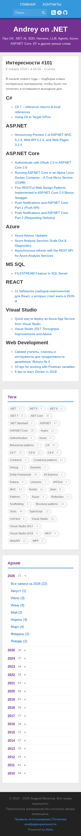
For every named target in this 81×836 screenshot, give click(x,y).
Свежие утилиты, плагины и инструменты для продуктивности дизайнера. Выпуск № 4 (40, 357)
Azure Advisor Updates (31, 235)
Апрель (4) (19, 619)
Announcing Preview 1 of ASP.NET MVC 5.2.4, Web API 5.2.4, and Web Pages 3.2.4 (43, 140)
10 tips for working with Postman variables (45, 367)
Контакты (52, 4)
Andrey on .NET (40, 29)
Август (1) (18, 591)
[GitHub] (65, 12)
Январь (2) (19, 641)
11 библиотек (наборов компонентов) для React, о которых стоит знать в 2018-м (45, 296)
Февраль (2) (20, 634)
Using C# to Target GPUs (33, 117)
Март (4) (17, 627)
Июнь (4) (17, 605)
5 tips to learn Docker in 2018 (36, 371)
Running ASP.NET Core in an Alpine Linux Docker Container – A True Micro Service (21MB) (44, 177)
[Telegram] (59, 12)
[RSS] (53, 12)
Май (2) (16, 612)
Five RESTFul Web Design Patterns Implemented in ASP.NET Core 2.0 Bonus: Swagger (44, 193)
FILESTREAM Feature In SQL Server (41, 273)
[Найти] (43, 12)
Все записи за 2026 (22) (29, 584)
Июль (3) (18, 598)
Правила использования (33, 819)
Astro (49, 829)
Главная (28, 4)
